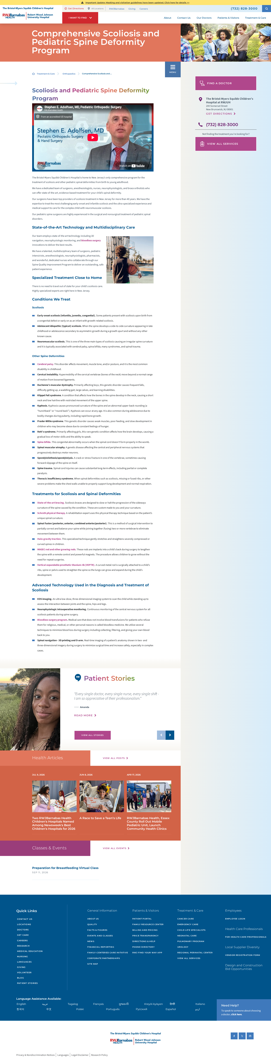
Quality (92, 924)
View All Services (222, 143)
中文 (48, 1009)
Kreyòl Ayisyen (153, 1004)
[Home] (31, 14)
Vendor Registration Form (242, 955)
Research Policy (99, 1055)
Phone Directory (143, 947)
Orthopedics (69, 74)
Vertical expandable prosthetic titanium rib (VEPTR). (66, 565)
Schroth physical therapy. (51, 513)
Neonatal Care (187, 935)
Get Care (23, 935)
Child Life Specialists (191, 930)
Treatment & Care (46, 74)
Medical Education (30, 951)
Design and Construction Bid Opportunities (244, 967)
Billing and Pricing (145, 930)
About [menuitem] (167, 17)
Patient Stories (27, 983)
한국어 (20, 1009)
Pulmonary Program (190, 941)
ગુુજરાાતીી (124, 1004)
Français (98, 1004)
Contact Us (24, 919)
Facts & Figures (97, 930)
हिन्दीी (172, 1004)
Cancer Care (185, 919)
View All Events (114, 848)
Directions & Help (143, 941)
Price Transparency (145, 935)
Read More (83, 715)
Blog (20, 978)
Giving (131, 9)
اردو (197, 1009)
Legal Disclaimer (80, 1055)
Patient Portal (142, 919)
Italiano (200, 1004)
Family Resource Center (148, 924)
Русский (141, 1009)
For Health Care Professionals (246, 937)
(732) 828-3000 (222, 124)
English (21, 1004)
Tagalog (73, 1004)
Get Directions (76, 8)
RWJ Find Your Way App (147, 952)
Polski (80, 1009)
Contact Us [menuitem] (184, 17)
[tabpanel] (30, 709)
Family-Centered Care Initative (107, 952)
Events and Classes (100, 935)
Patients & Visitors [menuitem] (228, 17)
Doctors (23, 930)
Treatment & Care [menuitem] (255, 17)
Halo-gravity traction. (49, 539)
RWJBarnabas (116, 9)
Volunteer (24, 972)
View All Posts (114, 758)
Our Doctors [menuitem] (204, 17)
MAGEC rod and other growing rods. (56, 549)
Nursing (22, 956)
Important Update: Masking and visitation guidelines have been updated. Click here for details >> (137, 2)
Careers (144, 9)
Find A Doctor (219, 83)
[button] (266, 8)
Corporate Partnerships (103, 958)
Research (23, 946)
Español (171, 1009)
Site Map (92, 964)
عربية (45, 1004)
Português (113, 1009)
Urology (182, 947)
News (90, 941)
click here (236, 1014)
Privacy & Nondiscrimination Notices (35, 1055)
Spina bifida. (44, 442)
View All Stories (92, 735)
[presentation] (124, 704)
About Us (93, 919)
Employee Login (235, 919)
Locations (24, 924)
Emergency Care (188, 924)
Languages (24, 962)
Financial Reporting (100, 947)
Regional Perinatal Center (195, 952)
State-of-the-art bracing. (51, 502)
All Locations (97, 8)
